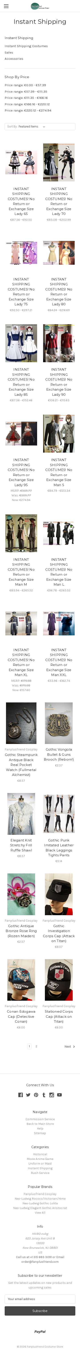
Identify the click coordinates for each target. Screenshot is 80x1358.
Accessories (14, 59)
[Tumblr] (44, 1095)
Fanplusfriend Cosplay (40, 1194)
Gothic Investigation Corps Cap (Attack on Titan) (59, 933)
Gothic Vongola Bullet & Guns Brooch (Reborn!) (59, 754)
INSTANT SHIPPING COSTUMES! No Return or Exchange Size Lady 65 (21, 201)
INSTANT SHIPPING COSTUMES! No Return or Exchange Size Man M (21, 572)
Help (40, 1128)
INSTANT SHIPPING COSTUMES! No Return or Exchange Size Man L (58, 572)
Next (68, 1046)
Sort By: (12, 126)
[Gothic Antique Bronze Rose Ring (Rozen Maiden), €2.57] (21, 894)
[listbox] (33, 126)
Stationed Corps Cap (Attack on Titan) (59, 1016)
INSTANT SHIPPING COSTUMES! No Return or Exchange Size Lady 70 (58, 201)
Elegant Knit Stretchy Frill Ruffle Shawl (21, 845)
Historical (40, 1154)
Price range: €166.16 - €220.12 (27, 104)
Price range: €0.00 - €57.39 (25, 85)
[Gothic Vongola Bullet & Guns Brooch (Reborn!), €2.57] (59, 723)
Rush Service (40, 1173)
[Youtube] (59, 1095)
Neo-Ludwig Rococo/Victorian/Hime (40, 1199)
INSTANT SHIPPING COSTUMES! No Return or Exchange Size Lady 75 (21, 291)
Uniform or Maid (40, 1163)
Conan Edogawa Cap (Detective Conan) (21, 1016)
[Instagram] (51, 1095)
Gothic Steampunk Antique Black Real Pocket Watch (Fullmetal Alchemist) (21, 765)
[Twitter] (28, 1095)
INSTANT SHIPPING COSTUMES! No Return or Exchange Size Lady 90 (58, 382)
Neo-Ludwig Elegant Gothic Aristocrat (40, 1208)
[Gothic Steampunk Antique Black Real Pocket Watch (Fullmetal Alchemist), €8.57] (21, 723)
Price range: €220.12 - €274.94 (28, 110)
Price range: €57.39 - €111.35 (26, 91)
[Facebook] (20, 1095)
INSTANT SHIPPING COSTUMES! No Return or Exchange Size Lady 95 (21, 472)
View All (40, 1213)
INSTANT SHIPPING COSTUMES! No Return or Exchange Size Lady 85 (21, 382)
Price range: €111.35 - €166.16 (26, 98)
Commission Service (40, 1119)
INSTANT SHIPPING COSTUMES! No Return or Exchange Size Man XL (21, 662)
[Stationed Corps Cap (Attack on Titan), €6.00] (59, 980)
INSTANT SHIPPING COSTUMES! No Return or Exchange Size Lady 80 (58, 291)
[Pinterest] (36, 1095)
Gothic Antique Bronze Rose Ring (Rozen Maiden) (21, 931)
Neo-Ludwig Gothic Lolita (40, 1203)
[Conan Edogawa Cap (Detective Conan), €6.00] (21, 980)
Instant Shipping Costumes (26, 46)
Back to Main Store (40, 1124)
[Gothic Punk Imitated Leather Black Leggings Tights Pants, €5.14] (59, 814)
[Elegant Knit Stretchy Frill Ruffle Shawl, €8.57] (21, 814)
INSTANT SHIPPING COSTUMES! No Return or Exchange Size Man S (58, 472)
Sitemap (40, 1133)
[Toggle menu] (6, 6)
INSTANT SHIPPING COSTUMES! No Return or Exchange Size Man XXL (58, 662)
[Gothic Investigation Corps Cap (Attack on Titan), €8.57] (59, 894)
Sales (9, 52)
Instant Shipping (40, 1168)
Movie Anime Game (40, 1159)
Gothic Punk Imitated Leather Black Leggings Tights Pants (59, 847)
